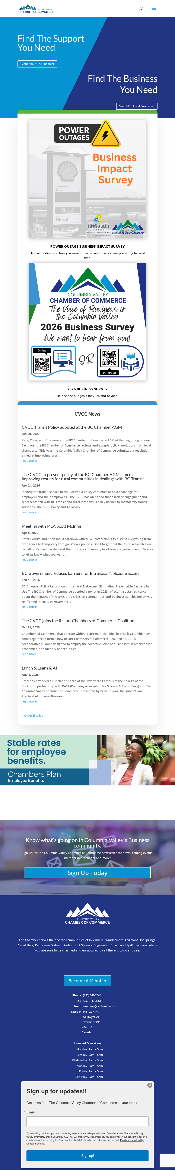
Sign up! (87, 1155)
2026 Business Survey (87, 389)
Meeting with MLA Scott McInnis (52, 526)
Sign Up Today (88, 873)
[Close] (149, 1085)
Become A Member (87, 981)
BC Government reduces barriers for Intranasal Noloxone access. (81, 573)
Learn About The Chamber (37, 64)
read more (29, 460)
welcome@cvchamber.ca (98, 1006)
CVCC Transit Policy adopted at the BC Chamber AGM (72, 427)
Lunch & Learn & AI (39, 667)
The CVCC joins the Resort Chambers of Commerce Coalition (78, 620)
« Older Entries (32, 715)
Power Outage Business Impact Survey (87, 246)
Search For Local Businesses (136, 106)
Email (30, 1112)
